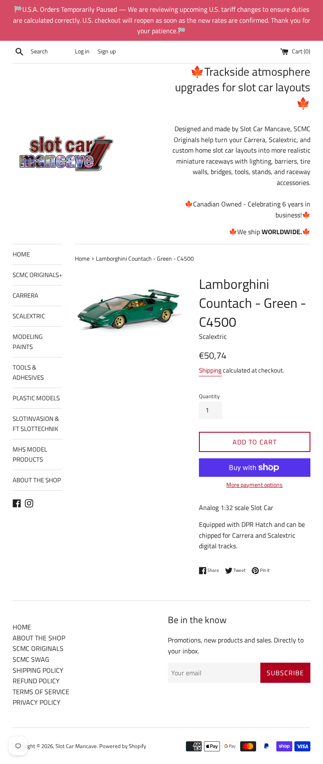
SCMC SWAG (31, 659)
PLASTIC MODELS (36, 398)
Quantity (209, 396)
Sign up (107, 51)
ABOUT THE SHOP (37, 480)
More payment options (254, 484)
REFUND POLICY (36, 681)
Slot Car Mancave (76, 746)
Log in (82, 51)
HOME (21, 254)
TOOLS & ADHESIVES (28, 372)
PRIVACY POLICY (37, 702)
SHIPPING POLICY (38, 670)
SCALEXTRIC (29, 316)
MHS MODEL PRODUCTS (30, 454)
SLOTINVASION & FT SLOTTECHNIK (36, 424)
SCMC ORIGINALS (37, 275)
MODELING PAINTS (27, 342)
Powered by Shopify (122, 746)
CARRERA (25, 295)
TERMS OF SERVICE (41, 692)
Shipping (210, 370)
